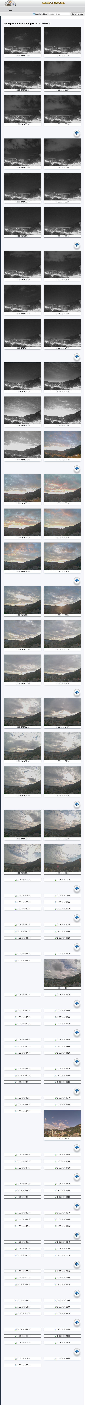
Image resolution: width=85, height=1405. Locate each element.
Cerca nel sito (77, 14)
